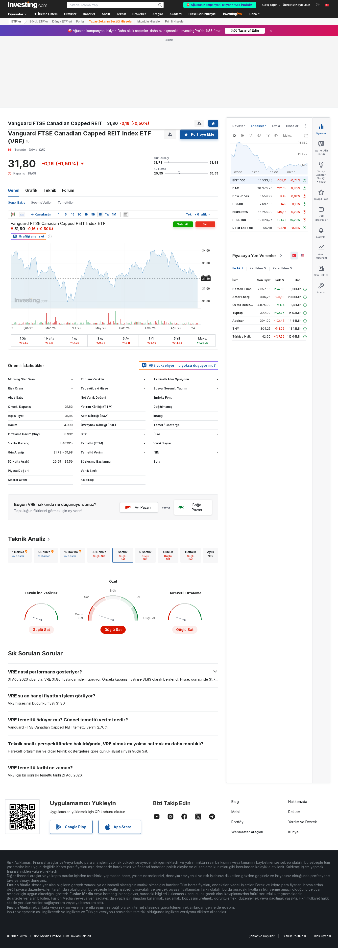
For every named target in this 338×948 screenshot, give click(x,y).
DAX (235, 188)
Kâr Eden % (257, 268)
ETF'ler (16, 21)
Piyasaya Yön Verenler (254, 255)
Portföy (237, 822)
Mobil (235, 812)
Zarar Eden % (282, 268)
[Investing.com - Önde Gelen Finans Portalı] (27, 4)
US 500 (237, 204)
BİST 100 (238, 180)
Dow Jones (240, 196)
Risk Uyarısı (322, 936)
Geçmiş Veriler (41, 202)
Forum (68, 190)
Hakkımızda (297, 801)
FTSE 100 (239, 220)
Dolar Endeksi (242, 228)
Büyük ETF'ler (38, 21)
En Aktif (237, 268)
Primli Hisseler (175, 21)
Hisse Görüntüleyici (202, 14)
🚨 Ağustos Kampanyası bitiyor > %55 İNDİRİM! (219, 5)
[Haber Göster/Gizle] (125, 214)
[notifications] (318, 4)
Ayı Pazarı (143, 507)
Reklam (294, 812)
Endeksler (258, 126)
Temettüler (66, 202)
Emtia (276, 126)
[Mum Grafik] (13, 214)
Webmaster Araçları (247, 832)
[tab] (20, 555)
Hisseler (292, 126)
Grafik (31, 190)
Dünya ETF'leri (62, 21)
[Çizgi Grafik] (22, 214)
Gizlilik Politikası (294, 936)
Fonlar (80, 21)
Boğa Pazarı (197, 507)
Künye (293, 832)
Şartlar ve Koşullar (261, 936)
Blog (235, 801)
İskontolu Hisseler (149, 21)
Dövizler (238, 126)
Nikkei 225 (240, 212)
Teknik (49, 190)
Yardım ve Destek (302, 822)
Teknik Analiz (27, 538)
